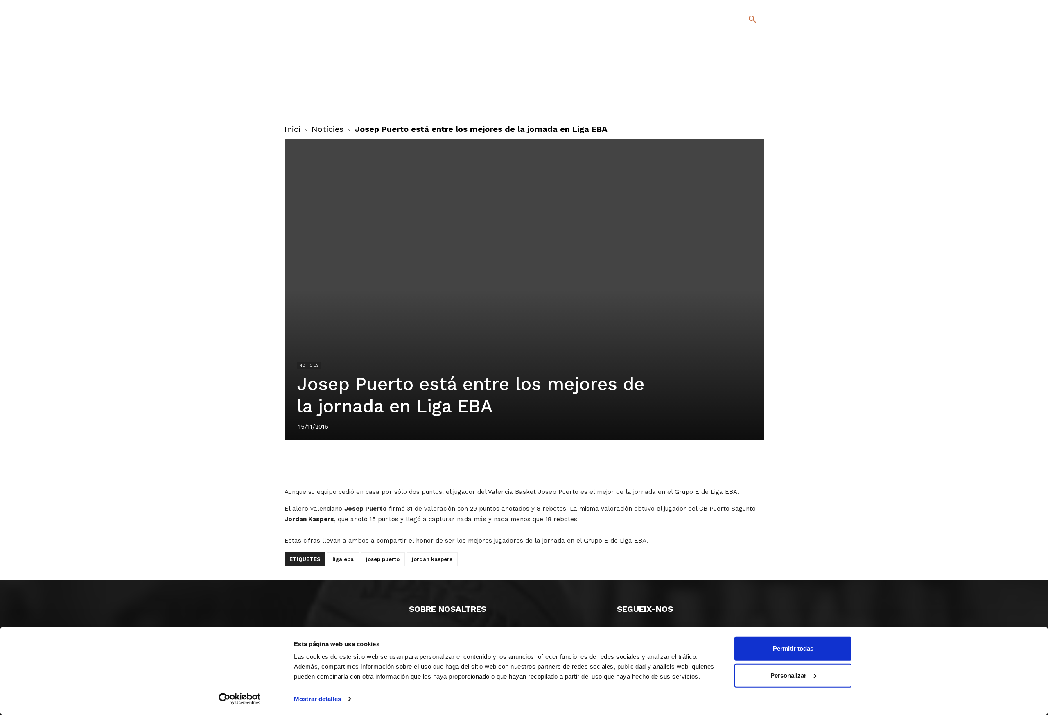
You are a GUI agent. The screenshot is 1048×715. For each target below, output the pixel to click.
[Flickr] (719, 102)
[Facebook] (719, 90)
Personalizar (788, 675)
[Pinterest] (505, 463)
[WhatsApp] (542, 463)
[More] (580, 463)
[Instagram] (755, 90)
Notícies (327, 129)
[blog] (742, 62)
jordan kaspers (432, 559)
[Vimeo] (732, 102)
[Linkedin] (523, 463)
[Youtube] (745, 102)
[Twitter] (731, 88)
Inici (292, 129)
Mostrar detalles (317, 698)
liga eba (343, 559)
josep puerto (383, 559)
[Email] (561, 463)
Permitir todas (793, 648)
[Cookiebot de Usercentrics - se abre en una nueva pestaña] (240, 699)
